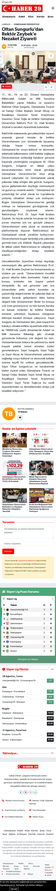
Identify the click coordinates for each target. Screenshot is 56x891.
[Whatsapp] (35, 792)
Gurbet (50, 834)
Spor (4, 834)
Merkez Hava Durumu (14, 801)
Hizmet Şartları (13, 874)
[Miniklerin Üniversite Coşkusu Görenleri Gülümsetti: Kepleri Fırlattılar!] (14, 440)
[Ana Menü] (53, 8)
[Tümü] (52, 753)
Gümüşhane (8, 17)
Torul (48, 831)
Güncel (40, 834)
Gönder (8, 551)
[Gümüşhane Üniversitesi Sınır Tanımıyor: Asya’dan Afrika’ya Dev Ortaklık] (41, 440)
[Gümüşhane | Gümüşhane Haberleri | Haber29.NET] (22, 8)
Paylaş (8, 87)
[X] (25, 792)
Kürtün (40, 17)
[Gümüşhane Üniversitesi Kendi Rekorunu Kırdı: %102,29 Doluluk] (14, 468)
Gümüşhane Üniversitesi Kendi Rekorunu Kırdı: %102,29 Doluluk (14, 479)
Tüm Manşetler (39, 810)
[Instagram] (30, 792)
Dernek (32, 834)
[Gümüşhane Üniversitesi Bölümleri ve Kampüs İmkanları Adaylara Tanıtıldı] (14, 495)
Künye (30, 874)
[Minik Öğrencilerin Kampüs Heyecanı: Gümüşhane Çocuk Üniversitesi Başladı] (41, 468)
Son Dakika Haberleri (14, 817)
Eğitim (12, 834)
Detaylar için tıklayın (28, 659)
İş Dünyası (22, 834)
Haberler (6, 24)
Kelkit (22, 17)
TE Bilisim (22, 412)
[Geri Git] (7, 2)
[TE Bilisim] (8, 414)
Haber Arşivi (38, 817)
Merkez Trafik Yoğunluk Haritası (41, 802)
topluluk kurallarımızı (27, 561)
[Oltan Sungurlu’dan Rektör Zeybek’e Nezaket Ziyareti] (28, 67)
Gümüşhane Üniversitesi (26, 24)
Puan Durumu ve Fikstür (15, 810)
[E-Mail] (20, 418)
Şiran (50, 17)
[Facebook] (20, 792)
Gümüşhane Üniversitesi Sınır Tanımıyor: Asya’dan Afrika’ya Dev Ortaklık (41, 451)
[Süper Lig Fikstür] (52, 669)
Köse (31, 17)
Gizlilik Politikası (13, 872)
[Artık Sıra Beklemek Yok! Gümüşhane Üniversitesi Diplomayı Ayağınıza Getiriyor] (41, 495)
